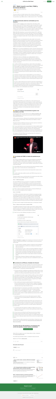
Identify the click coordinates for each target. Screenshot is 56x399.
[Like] (14, 12)
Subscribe (49, 1)
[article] (28, 362)
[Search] (44, 1)
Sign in (53, 1)
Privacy (30, 393)
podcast (22, 23)
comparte (23, 240)
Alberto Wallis (24, 9)
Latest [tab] (16, 357)
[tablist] (16, 347)
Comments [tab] (15, 347)
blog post (21, 159)
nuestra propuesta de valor (19, 334)
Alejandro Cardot (18, 9)
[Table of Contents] (0, 199)
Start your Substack (26, 395)
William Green (18, 115)
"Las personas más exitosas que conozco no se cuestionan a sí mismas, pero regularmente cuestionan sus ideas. (24, 362)
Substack (24, 397)
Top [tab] (14, 357)
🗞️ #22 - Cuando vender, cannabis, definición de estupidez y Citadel (24, 360)
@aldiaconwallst (24, 338)
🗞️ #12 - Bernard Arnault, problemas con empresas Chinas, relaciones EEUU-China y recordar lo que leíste (24, 368)
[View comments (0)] (16, 12)
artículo (14, 267)
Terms (32, 393)
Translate (15, 4)
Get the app (32, 395)
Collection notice (36, 393)
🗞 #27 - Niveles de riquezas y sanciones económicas (23, 374)
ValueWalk (19, 240)
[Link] (12, 21)
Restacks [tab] (18, 347)
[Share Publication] (46, 1)
